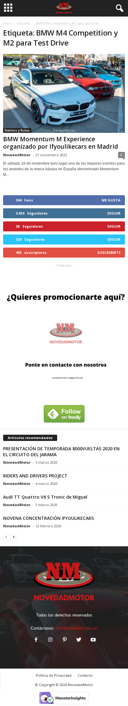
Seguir (114, 213)
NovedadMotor (16, 154)
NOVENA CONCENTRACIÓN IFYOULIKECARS (48, 518)
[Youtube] (92, 640)
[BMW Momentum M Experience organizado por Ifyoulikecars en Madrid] (64, 93)
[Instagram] (50, 640)
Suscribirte (109, 252)
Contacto (85, 675)
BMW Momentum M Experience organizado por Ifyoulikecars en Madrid (60, 143)
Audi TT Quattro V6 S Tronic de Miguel (45, 497)
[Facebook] (36, 640)
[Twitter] (79, 640)
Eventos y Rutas (17, 130)
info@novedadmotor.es (76, 628)
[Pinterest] (64, 640)
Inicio (7, 23)
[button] (118, 8)
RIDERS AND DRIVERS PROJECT (35, 476)
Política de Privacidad (53, 675)
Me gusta (111, 200)
